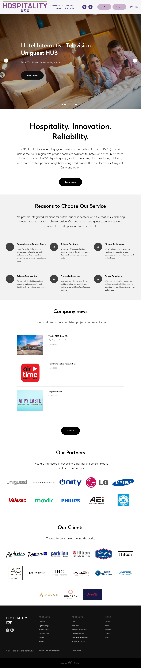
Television (42, 622)
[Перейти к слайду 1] (62, 104)
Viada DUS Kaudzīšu (58, 336)
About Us (69, 8)
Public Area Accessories (80, 637)
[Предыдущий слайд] (6, 60)
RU (136, 7)
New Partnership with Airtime (62, 363)
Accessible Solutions (78, 641)
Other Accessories (78, 633)
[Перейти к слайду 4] (70, 104)
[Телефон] (84, 7)
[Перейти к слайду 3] (67, 104)
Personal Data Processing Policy (49, 650)
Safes (73, 622)
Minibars (41, 641)
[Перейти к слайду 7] (78, 104)
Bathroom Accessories (79, 629)
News (58, 8)
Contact (107, 633)
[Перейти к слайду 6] (76, 104)
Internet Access (44, 629)
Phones (41, 637)
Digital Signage (44, 626)
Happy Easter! (55, 391)
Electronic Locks (44, 633)
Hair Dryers (75, 626)
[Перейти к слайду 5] (73, 104)
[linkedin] (90, 7)
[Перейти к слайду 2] (65, 104)
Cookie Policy (76, 650)
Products (56, 5)
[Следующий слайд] (135, 60)
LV (131, 7)
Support (107, 637)
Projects (70, 5)
